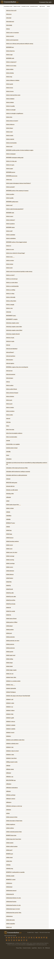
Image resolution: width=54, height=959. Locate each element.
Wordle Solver (17, 6)
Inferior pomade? (10, 187)
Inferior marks (9, 135)
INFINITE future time (11, 835)
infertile (8, 440)
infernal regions (10, 363)
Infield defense (10, 574)
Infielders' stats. (10, 754)
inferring (8, 422)
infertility (8, 451)
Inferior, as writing (10, 289)
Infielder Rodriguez (11, 692)
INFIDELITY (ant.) (10, 523)
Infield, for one (9, 673)
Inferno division (10, 396)
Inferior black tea (10, 51)
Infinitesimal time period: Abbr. (13, 912)
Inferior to (8, 245)
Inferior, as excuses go (12, 278)
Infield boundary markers (12, 541)
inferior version (10, 260)
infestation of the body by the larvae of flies (17, 467)
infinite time (9, 861)
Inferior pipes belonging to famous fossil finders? (18, 183)
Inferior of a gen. (10, 164)
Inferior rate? (9, 205)
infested (8, 478)
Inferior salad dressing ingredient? (14, 209)
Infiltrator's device (10, 798)
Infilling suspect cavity (11, 761)
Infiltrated (8, 773)
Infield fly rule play (10, 603)
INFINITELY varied (10, 879)
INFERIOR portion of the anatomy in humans (17, 190)
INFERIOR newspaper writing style (14, 157)
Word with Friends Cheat (45, 932)
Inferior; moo (9, 308)
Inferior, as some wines (12, 282)
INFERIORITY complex (12, 319)
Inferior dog (9, 76)
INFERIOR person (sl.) (11, 175)
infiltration (8, 784)
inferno (8, 381)
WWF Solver (42, 6)
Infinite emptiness (10, 824)
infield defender (10, 570)
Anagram (37, 932)
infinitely (8, 864)
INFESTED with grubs (11, 482)
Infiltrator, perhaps (10, 795)
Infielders (8, 736)
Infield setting (9, 659)
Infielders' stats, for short (12, 750)
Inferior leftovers (10, 124)
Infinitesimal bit (10, 894)
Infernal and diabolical (11, 348)
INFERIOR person (10, 172)
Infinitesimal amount (11, 890)
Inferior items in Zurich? (12, 120)
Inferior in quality (10, 106)
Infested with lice (10, 486)
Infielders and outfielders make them (15, 739)
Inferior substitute (10, 234)
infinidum (8, 809)
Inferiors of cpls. (10, 337)
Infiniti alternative (10, 920)
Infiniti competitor (10, 923)
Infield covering (10, 559)
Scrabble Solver (25, 6)
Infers (7, 425)
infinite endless (10, 828)
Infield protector (10, 644)
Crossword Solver (8, 6)
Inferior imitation (10, 98)
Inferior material (10, 139)
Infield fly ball (9, 589)
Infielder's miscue (10, 721)
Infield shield (9, 666)
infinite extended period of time (14, 831)
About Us (40, 947)
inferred (8, 418)
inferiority (8, 311)
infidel (7, 501)
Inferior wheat (9, 264)
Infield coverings (10, 563)
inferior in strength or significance (14, 113)
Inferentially (9, 25)
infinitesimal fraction (11, 901)
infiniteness (9, 883)
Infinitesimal (9, 886)
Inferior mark (9, 131)
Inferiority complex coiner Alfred (14, 330)
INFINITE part (9, 853)
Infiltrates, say (9, 776)
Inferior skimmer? (10, 220)
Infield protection (10, 637)
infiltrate (8, 765)
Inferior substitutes (11, 238)
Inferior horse (9, 87)
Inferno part (9, 400)
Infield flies (9, 581)
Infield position (10, 629)
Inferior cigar (9, 54)
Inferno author (9, 385)
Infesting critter (10, 493)
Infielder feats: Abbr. (11, 677)
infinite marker (9, 842)
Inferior (8, 28)
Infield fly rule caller (11, 596)
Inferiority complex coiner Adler (14, 326)
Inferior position (10, 194)
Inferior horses (10, 91)
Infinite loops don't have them (13, 839)
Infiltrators (8, 802)
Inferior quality (9, 198)
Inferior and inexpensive (12, 39)
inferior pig (9, 179)
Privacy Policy (19, 947)
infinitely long (9, 868)
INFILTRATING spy (11, 780)
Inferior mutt (9, 146)
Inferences (9, 14)
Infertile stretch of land (11, 447)
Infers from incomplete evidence (14, 433)
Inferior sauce (9, 216)
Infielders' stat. (10, 747)
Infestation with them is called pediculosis (16, 475)
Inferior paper (9, 168)
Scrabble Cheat (30, 932)
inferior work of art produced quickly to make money (19, 271)
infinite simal (9, 857)
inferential (8, 17)
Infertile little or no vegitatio (13, 444)
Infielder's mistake (10, 725)
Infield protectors (10, 648)
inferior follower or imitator (12, 80)
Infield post (9, 633)
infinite (8, 813)
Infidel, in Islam (10, 508)
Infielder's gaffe (10, 717)
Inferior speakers (10, 223)
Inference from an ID (11, 10)
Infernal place (9, 359)
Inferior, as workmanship (12, 286)
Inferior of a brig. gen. (11, 161)
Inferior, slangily (10, 304)
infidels (8, 526)
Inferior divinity (10, 73)
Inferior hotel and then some (13, 95)
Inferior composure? (11, 62)
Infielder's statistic (10, 728)
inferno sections (10, 411)
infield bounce (9, 537)
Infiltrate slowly (10, 769)
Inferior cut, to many (11, 65)
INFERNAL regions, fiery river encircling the (17, 367)
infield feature (9, 578)
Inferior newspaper (11, 153)
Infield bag (8, 530)
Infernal (8, 345)
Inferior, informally (10, 297)
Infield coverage (10, 556)
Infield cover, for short (11, 552)
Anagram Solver (34, 6)
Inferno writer (9, 414)
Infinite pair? (9, 850)
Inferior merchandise (11, 142)
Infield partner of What (11, 622)
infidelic (8, 512)
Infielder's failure (10, 710)
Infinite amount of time (11, 817)
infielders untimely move (12, 743)
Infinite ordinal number (12, 846)
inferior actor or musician (12, 32)
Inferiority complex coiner (12, 323)
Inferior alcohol (10, 36)
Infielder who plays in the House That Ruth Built (18, 695)
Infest (7, 455)
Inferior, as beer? (10, 275)
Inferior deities (9, 69)
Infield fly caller (10, 592)
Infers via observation (11, 436)
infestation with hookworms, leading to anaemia (18, 471)
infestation (9, 459)
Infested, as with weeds (12, 489)
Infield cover (9, 548)
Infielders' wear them (11, 758)
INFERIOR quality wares (12, 201)
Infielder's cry (9, 706)
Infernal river (9, 370)
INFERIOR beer (10, 47)
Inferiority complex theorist (13, 334)
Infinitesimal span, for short (13, 909)
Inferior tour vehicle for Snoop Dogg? (15, 253)
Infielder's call (9, 699)
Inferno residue (10, 407)
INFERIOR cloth (10, 58)
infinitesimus (9, 916)
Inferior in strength (10, 109)
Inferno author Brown (11, 389)
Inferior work (9, 267)
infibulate (8, 497)
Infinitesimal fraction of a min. (13, 905)
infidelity (8, 519)
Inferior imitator (10, 102)
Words (48, 6)
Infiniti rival (9, 927)
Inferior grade (9, 84)
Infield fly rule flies (10, 600)
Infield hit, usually (10, 611)
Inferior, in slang (10, 293)
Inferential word (10, 21)
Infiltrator (8, 791)
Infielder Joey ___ (10, 684)
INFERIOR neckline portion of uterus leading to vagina (19, 150)
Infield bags (9, 534)
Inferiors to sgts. (10, 341)
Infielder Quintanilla (11, 688)
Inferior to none (10, 249)
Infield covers (9, 567)
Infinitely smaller (10, 875)
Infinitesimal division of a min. (13, 897)
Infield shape (9, 662)
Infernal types (9, 378)
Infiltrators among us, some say (14, 806)
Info (43, 947)
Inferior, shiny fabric (11, 300)
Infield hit (8, 607)
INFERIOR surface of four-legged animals (16, 242)
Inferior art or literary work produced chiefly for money (19, 43)
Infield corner (9, 545)
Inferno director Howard (12, 392)
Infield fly (8, 585)
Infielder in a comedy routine (13, 681)
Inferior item (9, 117)
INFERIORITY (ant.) (11, 315)
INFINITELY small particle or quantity (15, 872)
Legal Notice (34, 947)
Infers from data (10, 429)
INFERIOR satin (10, 212)
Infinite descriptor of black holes (14, 820)
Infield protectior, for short (12, 640)
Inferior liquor (9, 128)
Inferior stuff (9, 231)
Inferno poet (9, 403)
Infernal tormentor (10, 374)
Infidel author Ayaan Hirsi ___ (13, 504)
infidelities (8, 515)
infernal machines (10, 356)
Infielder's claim (10, 703)
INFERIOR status (10, 227)
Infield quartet (9, 651)
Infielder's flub (9, 714)
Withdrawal (47, 947)
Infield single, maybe (11, 670)
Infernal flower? (10, 352)
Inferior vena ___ (10, 256)
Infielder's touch (10, 732)
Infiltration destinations (12, 787)
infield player (9, 625)
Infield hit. (8, 614)
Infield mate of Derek (11, 618)
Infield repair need (10, 655)
